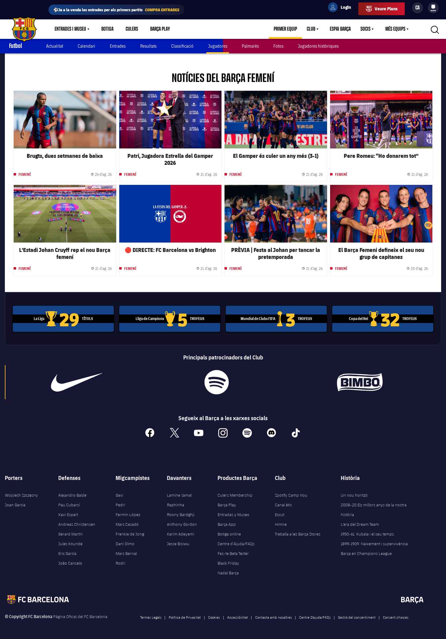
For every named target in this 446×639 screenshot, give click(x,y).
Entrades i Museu (70, 29)
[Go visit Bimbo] (363, 382)
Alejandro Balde (72, 495)
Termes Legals (150, 617)
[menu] (433, 7)
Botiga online (229, 534)
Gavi (119, 495)
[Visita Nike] (76, 382)
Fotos (278, 46)
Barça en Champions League (366, 553)
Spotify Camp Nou (291, 495)
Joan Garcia (15, 504)
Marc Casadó (127, 524)
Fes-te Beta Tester (233, 553)
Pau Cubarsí (69, 504)
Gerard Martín (70, 534)
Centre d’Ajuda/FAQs (236, 543)
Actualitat (54, 46)
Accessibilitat (237, 617)
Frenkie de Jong (130, 534)
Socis (365, 29)
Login (342, 8)
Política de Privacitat (185, 617)
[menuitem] (433, 7)
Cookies (214, 617)
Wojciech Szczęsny (21, 495)
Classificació (182, 46)
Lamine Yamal (179, 495)
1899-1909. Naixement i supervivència (374, 543)
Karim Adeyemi (180, 534)
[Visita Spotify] (216, 382)
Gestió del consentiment (357, 617)
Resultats (148, 46)
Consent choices (395, 617)
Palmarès (250, 46)
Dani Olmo (125, 543)
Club (311, 29)
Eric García (67, 553)
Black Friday (228, 563)
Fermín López (128, 514)
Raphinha (175, 504)
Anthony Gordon (182, 524)
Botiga (107, 29)
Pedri (120, 504)
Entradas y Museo (233, 514)
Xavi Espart (68, 514)
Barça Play (160, 29)
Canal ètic (283, 504)
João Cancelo (70, 563)
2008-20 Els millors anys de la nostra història (374, 509)
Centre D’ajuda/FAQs (315, 617)
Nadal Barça (228, 572)
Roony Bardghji (180, 514)
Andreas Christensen (76, 524)
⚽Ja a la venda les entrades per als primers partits (116, 9)
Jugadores (217, 46)
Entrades (118, 46)
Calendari (86, 46)
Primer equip (285, 29)
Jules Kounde (70, 543)
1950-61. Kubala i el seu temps (367, 534)
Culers (132, 29)
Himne (281, 524)
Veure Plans (386, 9)
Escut (279, 514)
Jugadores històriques (318, 46)
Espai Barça (340, 29)
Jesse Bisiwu (178, 543)
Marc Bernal (126, 553)
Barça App (227, 524)
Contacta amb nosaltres (273, 617)
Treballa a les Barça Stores (297, 534)
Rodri (120, 563)
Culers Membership (235, 495)
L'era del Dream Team (360, 524)
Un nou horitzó (354, 495)
